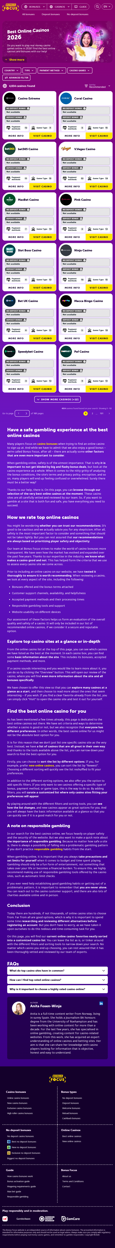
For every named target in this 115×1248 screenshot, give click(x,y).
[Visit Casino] (10, 98)
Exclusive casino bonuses (19, 1108)
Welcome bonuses (71, 1108)
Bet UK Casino (28, 301)
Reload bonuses (70, 1113)
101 (101, 413)
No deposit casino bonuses (20, 1136)
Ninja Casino (83, 250)
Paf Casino (81, 351)
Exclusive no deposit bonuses (26, 1153)
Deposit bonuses (51, 14)
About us (66, 1176)
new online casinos (41, 765)
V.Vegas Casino (84, 149)
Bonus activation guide (18, 1181)
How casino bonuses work (20, 1176)
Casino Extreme (29, 98)
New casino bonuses (17, 1103)
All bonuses (28, 14)
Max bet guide (14, 1191)
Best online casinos (71, 1136)
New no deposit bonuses (24, 1147)
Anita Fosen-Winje (46, 1006)
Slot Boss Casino (29, 250)
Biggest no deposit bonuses (21, 1158)
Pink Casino (82, 199)
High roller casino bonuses (20, 1113)
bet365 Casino (28, 149)
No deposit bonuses (77, 14)
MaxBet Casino (28, 199)
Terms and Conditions (73, 1181)
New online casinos (71, 1141)
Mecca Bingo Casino (88, 301)
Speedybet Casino (30, 351)
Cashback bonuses (71, 1118)
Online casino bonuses (18, 1098)
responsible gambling (48, 849)
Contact (66, 1186)
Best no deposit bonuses (24, 1141)
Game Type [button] (44, 128)
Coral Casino (83, 98)
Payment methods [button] (19, 127)
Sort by (92, 84)
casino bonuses (47, 444)
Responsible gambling (17, 1196)
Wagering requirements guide (21, 1186)
